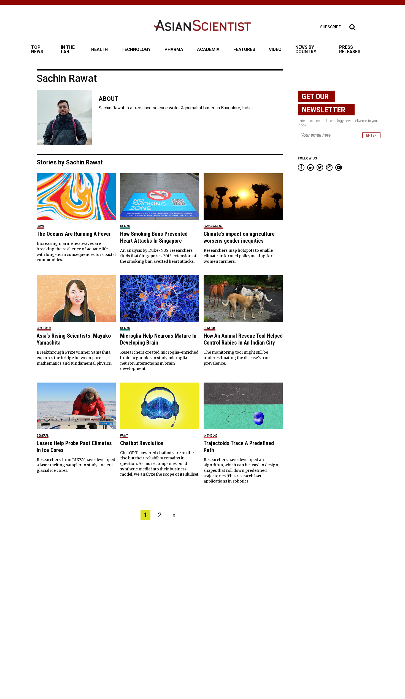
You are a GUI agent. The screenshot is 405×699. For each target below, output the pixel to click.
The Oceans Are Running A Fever (74, 234)
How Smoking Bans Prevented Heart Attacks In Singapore (154, 237)
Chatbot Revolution (141, 443)
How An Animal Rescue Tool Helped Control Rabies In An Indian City (243, 339)
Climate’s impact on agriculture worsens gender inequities (239, 237)
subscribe (330, 27)
